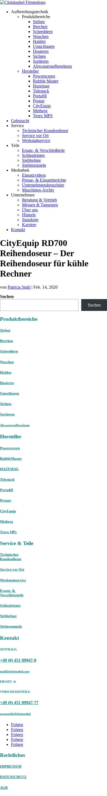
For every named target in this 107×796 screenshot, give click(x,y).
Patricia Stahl (19, 287)
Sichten (39, 56)
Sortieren (41, 61)
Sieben (39, 21)
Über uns (30, 209)
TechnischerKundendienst (10, 556)
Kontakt (18, 229)
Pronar (38, 101)
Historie (29, 214)
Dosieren (41, 51)
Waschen (41, 36)
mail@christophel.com (14, 671)
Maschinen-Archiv (38, 190)
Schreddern (43, 31)
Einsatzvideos (34, 175)
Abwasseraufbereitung (52, 66)
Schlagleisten (33, 155)
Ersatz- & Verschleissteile (12, 593)
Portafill (40, 96)
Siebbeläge (31, 160)
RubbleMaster (11, 458)
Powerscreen (44, 76)
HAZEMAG (9, 469)
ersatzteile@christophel (15, 713)
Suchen (7, 296)
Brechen (40, 26)
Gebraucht (20, 120)
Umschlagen (44, 46)
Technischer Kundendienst (45, 130)
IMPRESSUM (10, 766)
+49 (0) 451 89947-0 (18, 660)
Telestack (41, 91)
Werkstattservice (36, 140)
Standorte (30, 219)
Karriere (29, 224)
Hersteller (30, 71)
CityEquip (42, 105)
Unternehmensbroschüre (43, 185)
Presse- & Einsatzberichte (44, 180)
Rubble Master (45, 81)
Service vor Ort (35, 135)
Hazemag (41, 86)
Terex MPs (8, 532)
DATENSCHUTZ (13, 777)
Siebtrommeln (34, 165)
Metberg (40, 110)
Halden (39, 41)
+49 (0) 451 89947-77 (19, 702)
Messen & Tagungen (40, 205)
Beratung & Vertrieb (39, 200)
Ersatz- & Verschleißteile (43, 150)
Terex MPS (43, 115)
